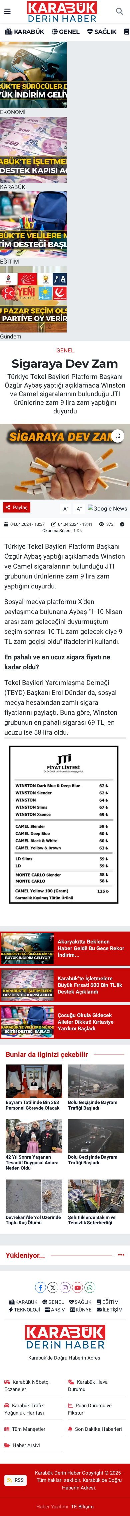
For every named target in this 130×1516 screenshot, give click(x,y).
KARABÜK (28, 31)
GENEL (68, 31)
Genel (65, 350)
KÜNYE (84, 1310)
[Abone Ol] (107, 508)
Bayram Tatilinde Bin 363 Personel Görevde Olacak (32, 1105)
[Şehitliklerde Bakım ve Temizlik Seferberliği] (96, 1195)
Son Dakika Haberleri (98, 1429)
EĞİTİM (110, 1302)
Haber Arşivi (26, 1445)
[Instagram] (65, 1287)
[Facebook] (40, 1287)
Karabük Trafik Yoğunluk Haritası (24, 1409)
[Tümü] (121, 1255)
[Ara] (119, 11)
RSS (18, 1480)
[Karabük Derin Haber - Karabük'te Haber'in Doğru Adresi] (62, 11)
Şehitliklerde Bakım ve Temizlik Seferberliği (92, 1220)
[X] (52, 1287)
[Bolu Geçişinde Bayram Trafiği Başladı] (96, 1080)
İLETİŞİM (113, 1310)
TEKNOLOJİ (27, 1310)
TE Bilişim (82, 1507)
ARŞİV (58, 1310)
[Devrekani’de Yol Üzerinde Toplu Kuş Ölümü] (34, 1195)
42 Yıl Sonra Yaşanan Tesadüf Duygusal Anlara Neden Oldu (32, 1162)
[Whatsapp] (89, 1287)
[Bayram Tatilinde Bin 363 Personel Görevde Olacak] (34, 1080)
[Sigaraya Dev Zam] (65, 462)
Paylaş (20, 508)
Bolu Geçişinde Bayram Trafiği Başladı (92, 1105)
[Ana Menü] (7, 11)
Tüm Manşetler (28, 1429)
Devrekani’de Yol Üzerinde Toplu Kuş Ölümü (33, 1220)
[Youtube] (77, 1287)
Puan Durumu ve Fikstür (90, 1409)
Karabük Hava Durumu (88, 1385)
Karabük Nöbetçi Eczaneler (27, 1385)
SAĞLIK (104, 31)
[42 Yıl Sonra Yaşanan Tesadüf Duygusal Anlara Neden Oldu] (34, 1135)
